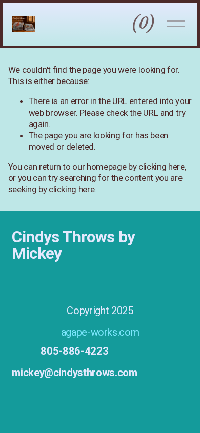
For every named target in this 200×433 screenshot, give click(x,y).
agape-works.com (100, 332)
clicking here (161, 166)
